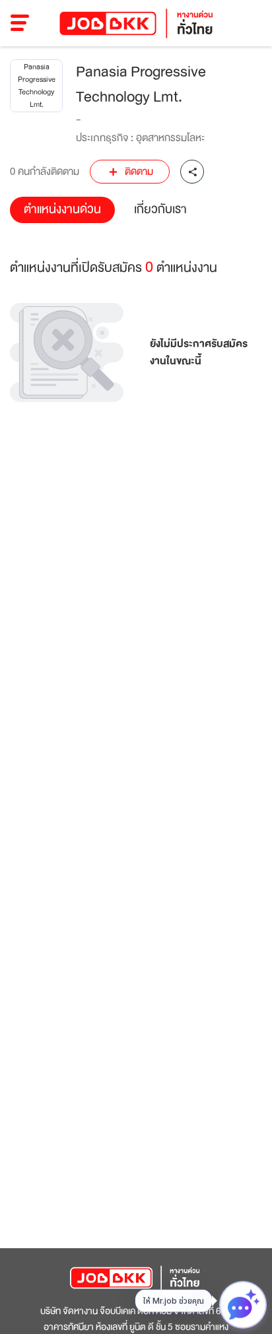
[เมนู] (20, 23)
